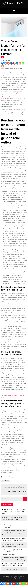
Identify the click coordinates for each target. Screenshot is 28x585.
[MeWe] (17, 63)
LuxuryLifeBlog (7, 477)
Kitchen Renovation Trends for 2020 (14, 487)
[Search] (25, 499)
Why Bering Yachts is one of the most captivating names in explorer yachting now (13, 511)
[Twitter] (5, 63)
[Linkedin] (11, 63)
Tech (3, 57)
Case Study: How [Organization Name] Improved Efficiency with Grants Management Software (13, 552)
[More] (2, 66)
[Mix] (20, 63)
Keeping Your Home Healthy (16, 491)
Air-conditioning (5, 480)
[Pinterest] (14, 63)
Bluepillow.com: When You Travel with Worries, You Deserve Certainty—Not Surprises (13, 533)
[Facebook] (2, 63)
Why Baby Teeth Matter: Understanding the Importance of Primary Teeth (11, 525)
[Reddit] (8, 63)
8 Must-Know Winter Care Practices (14, 569)
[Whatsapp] (23, 63)
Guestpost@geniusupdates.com (14, 580)
